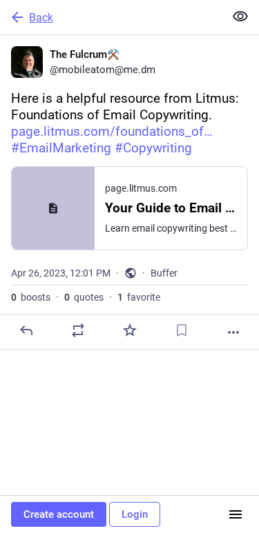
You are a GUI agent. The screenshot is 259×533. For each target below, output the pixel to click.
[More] (233, 332)
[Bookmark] (181, 330)
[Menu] (235, 514)
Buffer (164, 273)
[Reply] (26, 330)
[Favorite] (130, 330)
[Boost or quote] (78, 330)
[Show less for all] (240, 16)
